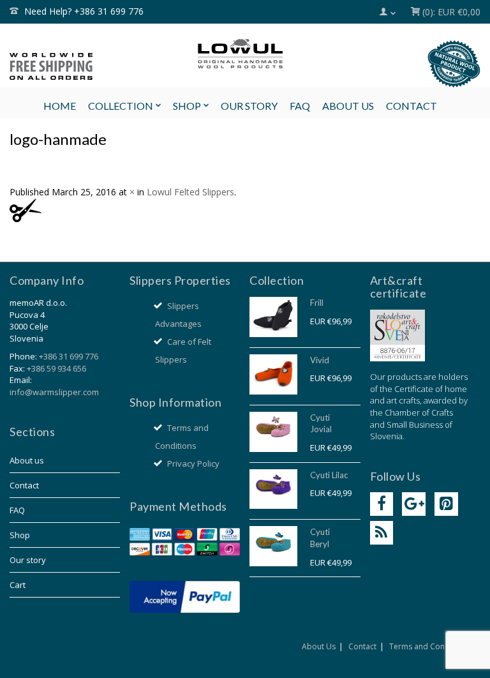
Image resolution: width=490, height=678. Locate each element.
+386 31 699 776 (68, 356)
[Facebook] (382, 504)
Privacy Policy (193, 463)
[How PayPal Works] (185, 595)
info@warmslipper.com (54, 392)
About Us (319, 646)
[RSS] (382, 533)
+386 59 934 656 (56, 368)
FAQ (17, 510)
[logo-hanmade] (25, 209)
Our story (28, 560)
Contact (24, 485)
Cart (18, 585)
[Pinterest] (446, 504)
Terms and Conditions (429, 646)
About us (27, 460)
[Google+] (414, 504)
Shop (20, 535)
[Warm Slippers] (245, 53)
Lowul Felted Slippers (190, 192)
